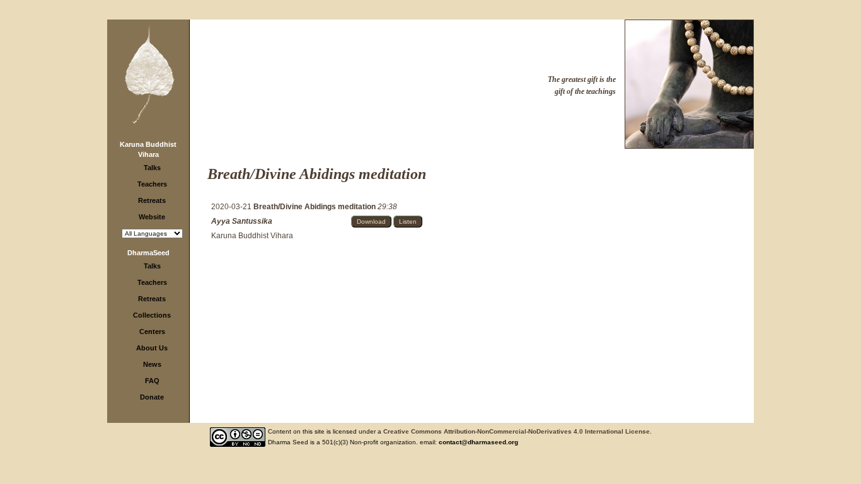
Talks (152, 167)
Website (152, 217)
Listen (408, 221)
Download (371, 221)
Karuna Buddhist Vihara (252, 235)
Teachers (152, 184)
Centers (152, 331)
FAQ (152, 380)
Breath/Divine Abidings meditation (315, 206)
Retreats (152, 200)
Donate (152, 397)
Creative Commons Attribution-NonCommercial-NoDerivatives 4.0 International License (516, 431)
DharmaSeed (148, 252)
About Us (152, 348)
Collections (152, 315)
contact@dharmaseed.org (478, 442)
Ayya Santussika (241, 221)
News (152, 364)
